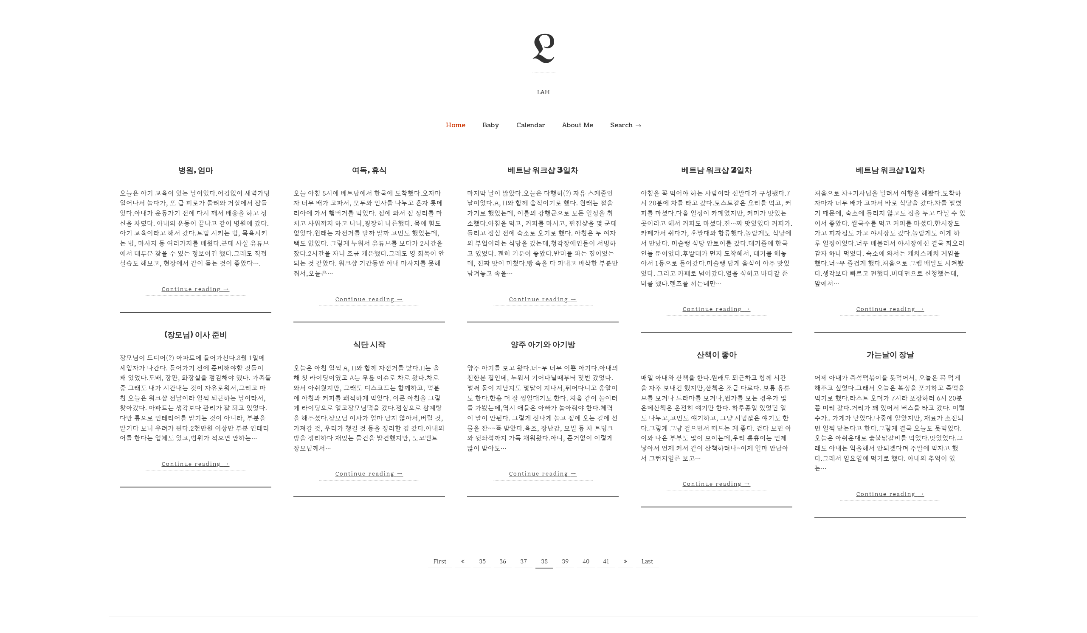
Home (455, 125)
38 (544, 561)
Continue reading (196, 289)
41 (606, 561)
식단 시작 (369, 344)
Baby (490, 125)
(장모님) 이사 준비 (195, 335)
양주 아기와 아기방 (543, 344)
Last (647, 561)
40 (586, 561)
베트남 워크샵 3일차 (543, 170)
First (440, 561)
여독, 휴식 (369, 170)
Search (621, 125)
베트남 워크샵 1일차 (890, 170)
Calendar (530, 125)
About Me (577, 125)
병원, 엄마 (195, 170)
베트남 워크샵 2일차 (716, 170)
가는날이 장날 (890, 355)
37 (523, 561)
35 (482, 561)
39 (565, 561)
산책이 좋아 (717, 355)
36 (502, 561)
